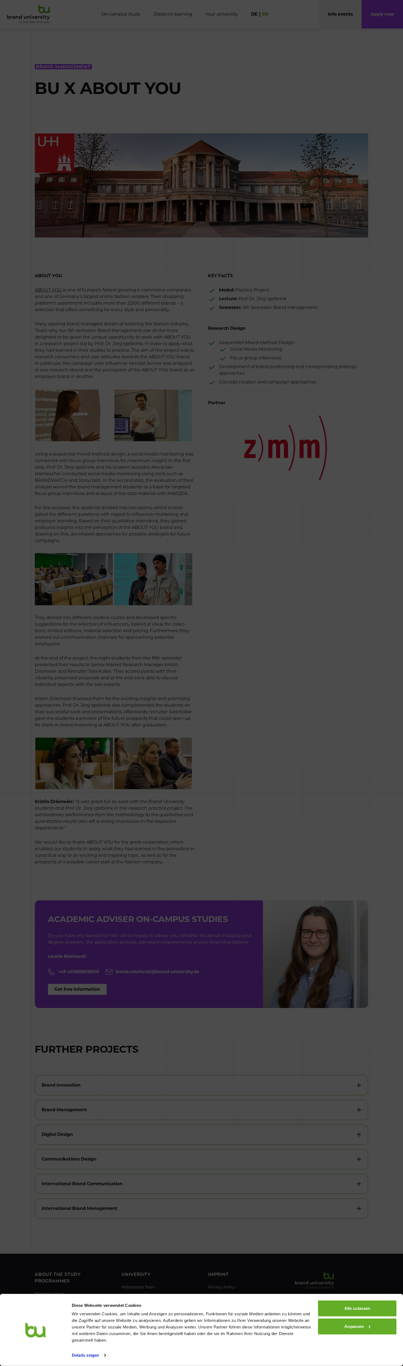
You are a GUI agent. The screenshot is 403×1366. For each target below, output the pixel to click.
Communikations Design (69, 1159)
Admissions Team (138, 1287)
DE (254, 14)
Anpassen (354, 1326)
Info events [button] (340, 14)
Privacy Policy (221, 1287)
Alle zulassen (357, 1308)
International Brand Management (79, 1208)
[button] (382, 14)
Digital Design (57, 1134)
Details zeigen (85, 1355)
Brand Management (64, 1109)
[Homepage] (28, 14)
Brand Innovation (61, 1085)
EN (265, 14)
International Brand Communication (82, 1183)
